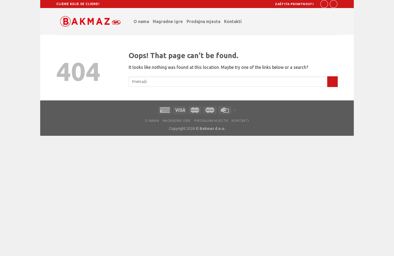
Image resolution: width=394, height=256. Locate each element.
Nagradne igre (168, 21)
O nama (141, 21)
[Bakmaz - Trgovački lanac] (90, 21)
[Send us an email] (333, 4)
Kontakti (233, 21)
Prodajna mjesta (203, 21)
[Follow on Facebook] (324, 4)
